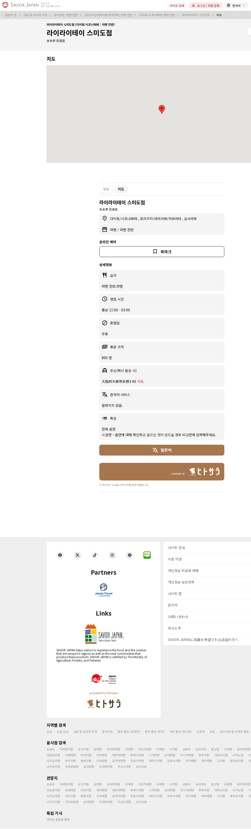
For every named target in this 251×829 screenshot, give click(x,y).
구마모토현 (71, 766)
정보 (106, 189)
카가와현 (191, 761)
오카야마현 (119, 761)
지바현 (129, 749)
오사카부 (190, 218)
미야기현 (86, 755)
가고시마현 (124, 766)
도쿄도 (51, 749)
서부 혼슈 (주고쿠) (180, 731)
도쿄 (49, 731)
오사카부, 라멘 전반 (66, 15)
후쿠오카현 (236, 761)
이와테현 (70, 755)
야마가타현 (119, 755)
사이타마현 (113, 749)
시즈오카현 (53, 761)
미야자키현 (106, 766)
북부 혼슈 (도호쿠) (129, 731)
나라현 (228, 749)
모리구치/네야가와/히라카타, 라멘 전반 (109, 15)
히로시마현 (137, 761)
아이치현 (70, 761)
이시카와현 (187, 755)
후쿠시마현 (137, 755)
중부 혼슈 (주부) (154, 731)
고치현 (221, 761)
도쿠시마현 (174, 761)
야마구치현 (155, 761)
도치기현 (83, 749)
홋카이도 (107, 731)
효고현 (215, 749)
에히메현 (206, 761)
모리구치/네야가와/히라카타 (161, 218)
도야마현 (169, 755)
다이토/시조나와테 (124, 218)
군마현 (98, 749)
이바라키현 (66, 749)
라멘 (113, 229)
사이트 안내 (177, 5)
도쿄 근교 (62, 731)
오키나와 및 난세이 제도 (234, 731)
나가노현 (238, 755)
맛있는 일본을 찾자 (58, 819)
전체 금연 (108, 429)
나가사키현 (53, 766)
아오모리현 (53, 755)
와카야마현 (244, 749)
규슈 (212, 731)
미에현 (160, 749)
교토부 (186, 749)
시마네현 (101, 761)
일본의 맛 (11, 15)
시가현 (173, 749)
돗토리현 (86, 761)
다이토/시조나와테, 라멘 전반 (157, 15)
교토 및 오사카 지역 (35, 15)
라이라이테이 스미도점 (196, 15)
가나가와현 (144, 749)
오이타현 (88, 766)
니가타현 (154, 755)
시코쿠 (201, 731)
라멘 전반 (127, 229)
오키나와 (141, 766)
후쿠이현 (204, 755)
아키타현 (101, 755)
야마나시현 (221, 755)
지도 (141, 381)
